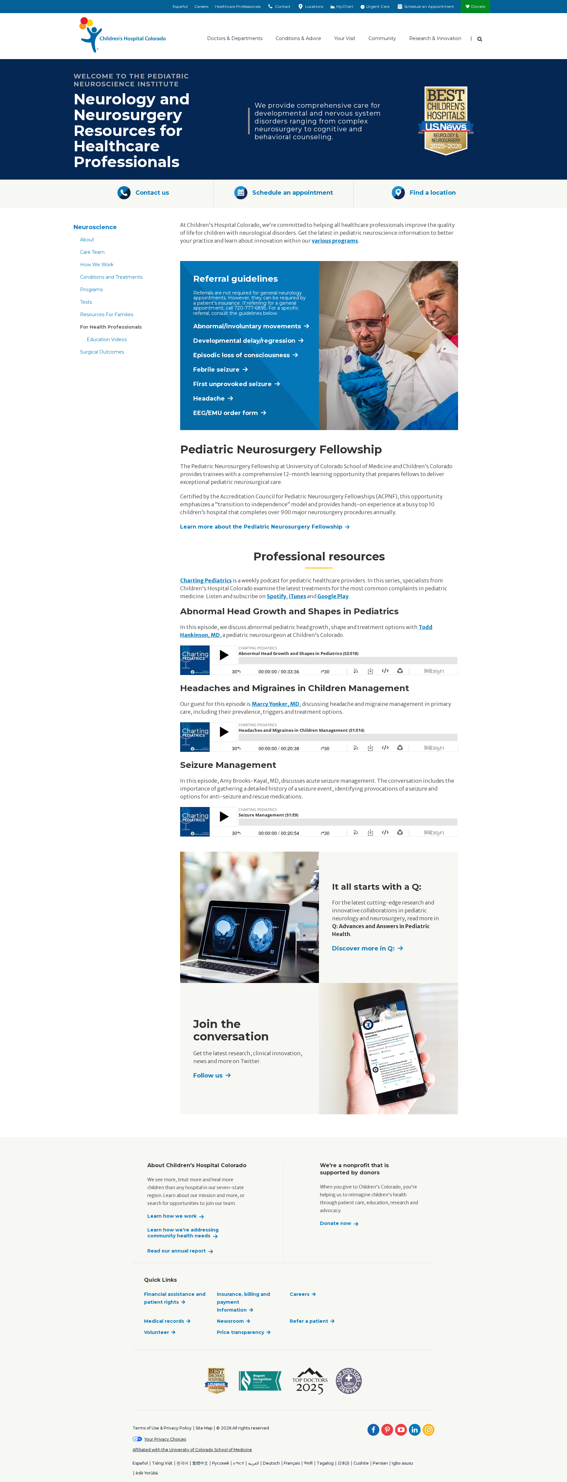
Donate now (335, 1223)
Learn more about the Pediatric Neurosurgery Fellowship (261, 527)
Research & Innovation (435, 38)
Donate (478, 6)
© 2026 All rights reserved (242, 1428)
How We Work (97, 265)
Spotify (276, 596)
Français (292, 1463)
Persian (380, 1463)
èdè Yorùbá (147, 1473)
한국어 (182, 1463)
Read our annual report (176, 1251)
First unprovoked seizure (232, 384)
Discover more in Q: (363, 948)
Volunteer (156, 1332)
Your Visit (344, 38)
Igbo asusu (402, 1463)
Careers (201, 6)
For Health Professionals (111, 327)
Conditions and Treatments (111, 277)
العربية (253, 1463)
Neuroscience (95, 227)
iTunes (297, 596)
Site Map (204, 1428)
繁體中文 (200, 1463)
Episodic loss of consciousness (241, 355)
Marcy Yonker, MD (275, 704)
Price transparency (240, 1332)
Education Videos (107, 339)
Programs (91, 290)
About (87, 240)
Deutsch (271, 1463)
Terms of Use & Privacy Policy (162, 1428)
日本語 (343, 1463)
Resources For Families (106, 314)
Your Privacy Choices (165, 1439)
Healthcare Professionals (238, 6)
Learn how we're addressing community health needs (183, 1233)
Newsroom (230, 1321)
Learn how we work (172, 1216)
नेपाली (308, 1463)
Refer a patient (309, 1321)
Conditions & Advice (298, 38)
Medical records (164, 1321)
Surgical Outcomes (102, 352)
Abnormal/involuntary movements (247, 326)
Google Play (332, 596)
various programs (335, 240)
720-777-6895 (250, 308)
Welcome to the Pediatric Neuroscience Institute (131, 80)
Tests (86, 302)
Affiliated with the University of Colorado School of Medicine (192, 1449)
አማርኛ (238, 1463)
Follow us (207, 1075)
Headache (209, 398)
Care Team (92, 252)
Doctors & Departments (234, 38)
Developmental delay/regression (244, 340)
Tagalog (325, 1463)
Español (180, 6)
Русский (220, 1463)
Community (382, 38)
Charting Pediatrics (206, 580)
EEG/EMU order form (225, 413)
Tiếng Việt (162, 1463)
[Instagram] (428, 1430)
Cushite (361, 1463)
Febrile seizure (216, 369)
